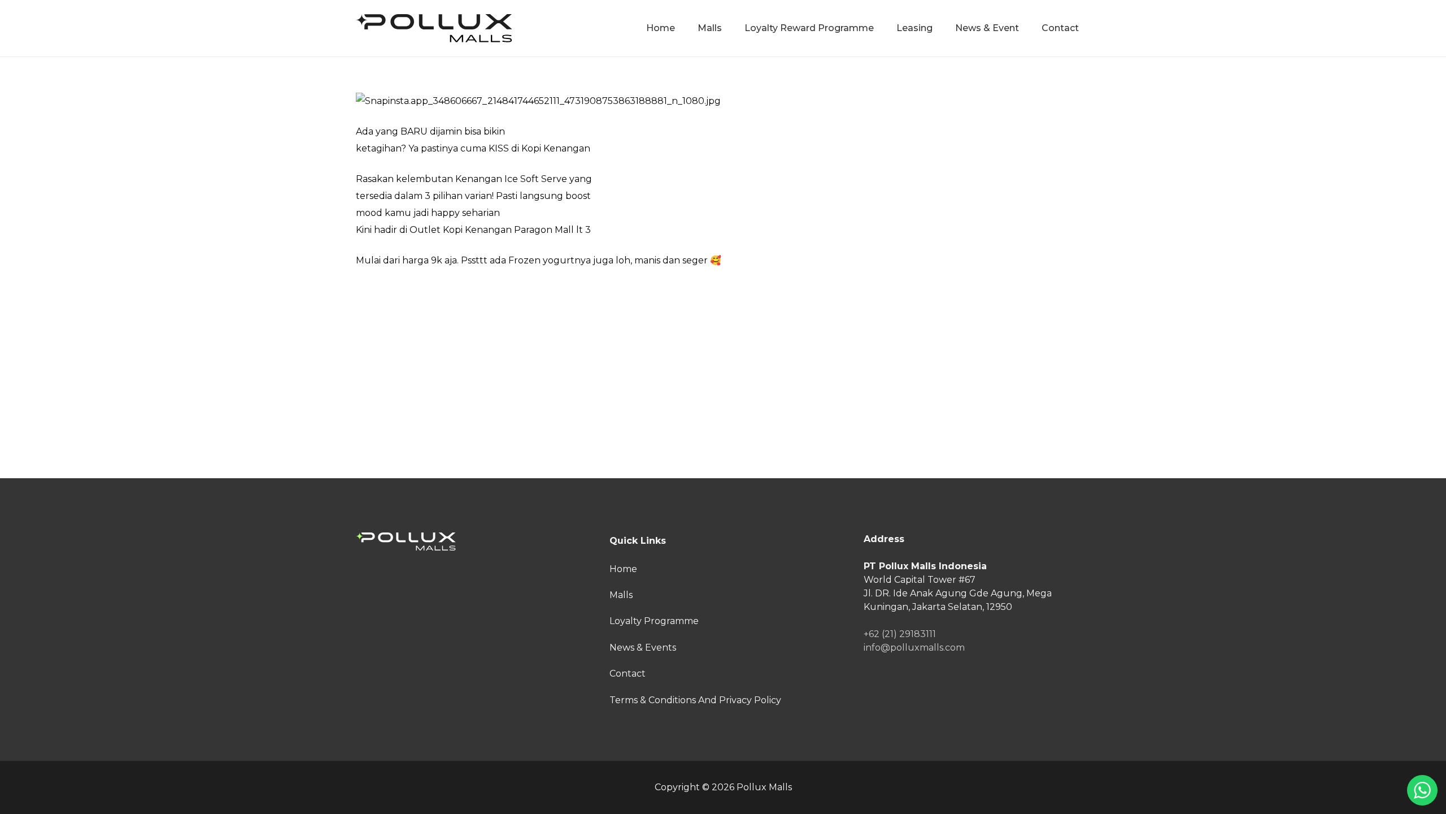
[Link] (434, 28)
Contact (627, 673)
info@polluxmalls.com (914, 647)
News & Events (642, 647)
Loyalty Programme (654, 621)
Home (623, 569)
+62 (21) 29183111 (900, 634)
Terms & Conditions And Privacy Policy (695, 700)
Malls (621, 595)
